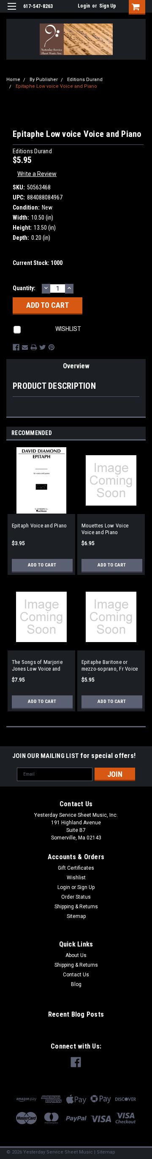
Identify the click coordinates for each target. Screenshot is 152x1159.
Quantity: (24, 288)
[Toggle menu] (11, 11)
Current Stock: (37, 263)
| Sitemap (104, 1152)
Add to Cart (42, 565)
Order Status (76, 897)
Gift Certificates (76, 868)
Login (84, 6)
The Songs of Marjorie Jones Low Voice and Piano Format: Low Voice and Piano (40, 666)
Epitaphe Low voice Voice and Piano (56, 86)
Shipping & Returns (76, 907)
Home (13, 79)
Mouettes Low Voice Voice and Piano (105, 528)
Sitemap (76, 916)
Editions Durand (85, 79)
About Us (76, 955)
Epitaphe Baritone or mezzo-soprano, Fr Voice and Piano (109, 666)
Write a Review (37, 173)
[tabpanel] (41, 515)
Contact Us (76, 975)
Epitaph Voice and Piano (39, 525)
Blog (76, 984)
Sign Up (107, 6)
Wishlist (76, 878)
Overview (76, 366)
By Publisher (44, 79)
